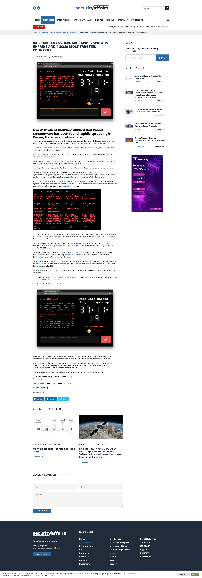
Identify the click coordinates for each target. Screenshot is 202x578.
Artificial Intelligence (119, 542)
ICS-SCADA (145, 546)
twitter (64, 399)
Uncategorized (140, 146)
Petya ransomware (58, 246)
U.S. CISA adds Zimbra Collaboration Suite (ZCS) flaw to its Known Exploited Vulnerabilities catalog (163, 27)
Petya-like (78, 168)
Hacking (110, 20)
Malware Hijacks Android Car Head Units (113, 27)
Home (37, 20)
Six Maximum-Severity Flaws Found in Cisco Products (148, 124)
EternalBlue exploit (78, 252)
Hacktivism (123, 20)
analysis (38, 266)
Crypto (143, 549)
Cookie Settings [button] (184, 574)
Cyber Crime (48, 20)
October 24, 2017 (57, 284)
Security (138, 101)
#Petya (53, 277)
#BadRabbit (60, 277)
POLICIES (144, 553)
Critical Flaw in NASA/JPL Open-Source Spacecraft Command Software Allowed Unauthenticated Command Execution (100, 453)
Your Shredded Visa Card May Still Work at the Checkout (148, 110)
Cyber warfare (63, 20)
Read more (39, 457)
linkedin (52, 399)
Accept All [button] (195, 574)
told (69, 163)
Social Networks (148, 539)
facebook (40, 399)
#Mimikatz (92, 277)
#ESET (35, 277)
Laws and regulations (120, 549)
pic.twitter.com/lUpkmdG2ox (49, 279)
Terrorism (145, 542)
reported (66, 186)
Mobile (113, 556)
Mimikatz (38, 257)
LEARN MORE (42, 554)
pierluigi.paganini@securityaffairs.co (47, 548)
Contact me (145, 556)
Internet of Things (118, 546)
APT (75, 20)
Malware (72, 32)
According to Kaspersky (41, 154)
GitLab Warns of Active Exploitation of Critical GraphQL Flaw (150, 140)
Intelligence (137, 20)
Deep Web (99, 20)
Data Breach (86, 20)
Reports (113, 560)
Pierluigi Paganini (41, 57)
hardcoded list (69, 255)
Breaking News (47, 32)
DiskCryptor (103, 246)
